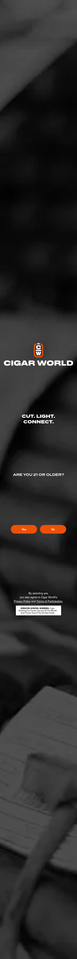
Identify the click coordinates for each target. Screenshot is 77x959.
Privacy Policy (22, 601)
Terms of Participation (49, 601)
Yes (24, 529)
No (53, 529)
